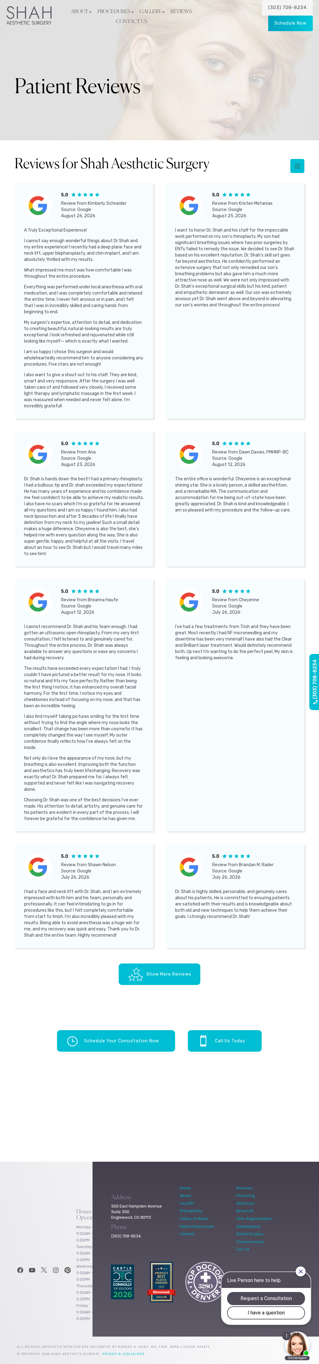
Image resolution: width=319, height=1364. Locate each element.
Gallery (150, 12)
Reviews (181, 12)
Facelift (187, 1203)
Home (185, 1188)
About (79, 12)
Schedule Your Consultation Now (121, 1041)
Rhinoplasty (191, 1210)
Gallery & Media (194, 1218)
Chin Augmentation (254, 1218)
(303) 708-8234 (287, 7)
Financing (245, 1195)
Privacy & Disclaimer (123, 1354)
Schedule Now (290, 23)
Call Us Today (230, 1041)
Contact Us (131, 22)
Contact (187, 1234)
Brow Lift (244, 1210)
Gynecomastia (250, 1241)
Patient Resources (197, 1226)
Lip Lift (242, 1249)
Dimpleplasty (248, 1226)
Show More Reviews (168, 974)
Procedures (114, 12)
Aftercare (245, 1203)
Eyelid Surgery (250, 1234)
